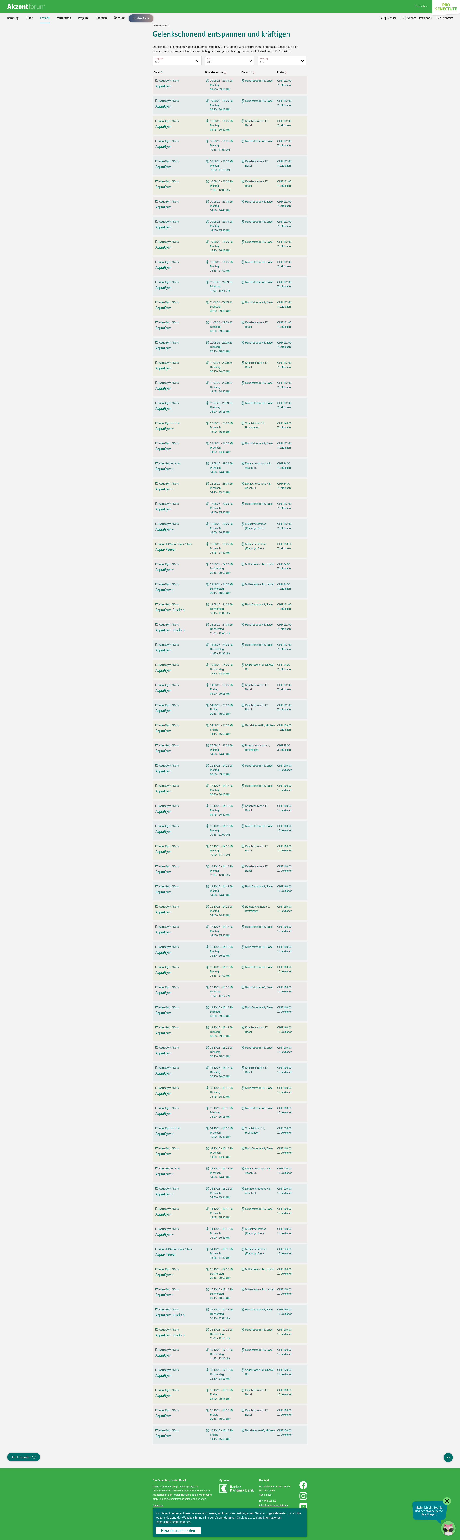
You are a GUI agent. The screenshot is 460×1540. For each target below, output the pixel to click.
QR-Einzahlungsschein (364, 50)
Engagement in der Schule (30, 50)
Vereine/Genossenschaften (115, 68)
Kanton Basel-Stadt (110, 50)
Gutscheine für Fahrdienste (31, 74)
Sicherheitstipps (24, 68)
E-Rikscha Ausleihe (26, 68)
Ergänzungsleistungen (112, 56)
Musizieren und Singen (112, 74)
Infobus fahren (23, 56)
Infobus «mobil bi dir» (27, 62)
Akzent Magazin (24, 31)
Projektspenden (24, 43)
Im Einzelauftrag (108, 43)
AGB (101, 92)
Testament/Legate (26, 62)
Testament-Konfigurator (29, 68)
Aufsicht (103, 50)
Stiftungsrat (21, 37)
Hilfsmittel (20, 31)
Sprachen (104, 80)
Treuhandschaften (109, 37)
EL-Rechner (105, 62)
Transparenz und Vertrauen (115, 31)
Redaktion (20, 56)
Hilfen (29, 18)
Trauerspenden (23, 56)
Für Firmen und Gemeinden (367, 31)
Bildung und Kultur (110, 31)
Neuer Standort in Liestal (29, 37)
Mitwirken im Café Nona (29, 74)
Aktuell (102, 37)
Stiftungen (104, 56)
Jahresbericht (106, 56)
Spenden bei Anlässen (27, 50)
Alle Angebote (107, 43)
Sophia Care (21, 43)
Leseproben (21, 43)
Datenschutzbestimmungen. (173, 1521)
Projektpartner (107, 31)
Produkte (20, 37)
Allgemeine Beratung (27, 31)
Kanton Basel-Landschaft (113, 43)
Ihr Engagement (24, 31)
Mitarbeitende (23, 56)
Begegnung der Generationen (32, 50)
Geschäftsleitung (24, 43)
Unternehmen (107, 62)
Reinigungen (106, 31)
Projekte (83, 18)
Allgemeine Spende (26, 37)
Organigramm (23, 62)
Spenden (101, 18)
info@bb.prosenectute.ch (273, 1505)
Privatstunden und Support (367, 43)
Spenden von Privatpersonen (32, 31)
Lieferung (20, 62)
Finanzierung (22, 56)
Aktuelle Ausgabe (25, 37)
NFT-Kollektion (23, 92)
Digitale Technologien (111, 50)
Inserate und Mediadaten (29, 50)
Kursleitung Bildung (26, 62)
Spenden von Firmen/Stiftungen (118, 31)
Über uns (119, 18)
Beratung (13, 18)
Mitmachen (64, 18)
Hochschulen (106, 37)
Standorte (20, 68)
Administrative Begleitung (30, 37)
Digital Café (357, 37)
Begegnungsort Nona (27, 56)
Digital (354, 31)
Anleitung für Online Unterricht (369, 56)
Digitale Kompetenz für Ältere (368, 50)
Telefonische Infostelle (28, 37)
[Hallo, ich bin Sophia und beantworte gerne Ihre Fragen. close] (448, 1528)
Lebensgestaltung (109, 68)
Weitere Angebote (109, 86)
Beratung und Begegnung (365, 43)
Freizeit (45, 18)
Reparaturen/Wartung (28, 50)
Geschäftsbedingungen (112, 43)
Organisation (22, 31)
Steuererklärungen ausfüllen (31, 43)
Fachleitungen (23, 50)
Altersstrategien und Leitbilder (369, 37)
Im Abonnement (108, 37)
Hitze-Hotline (22, 50)
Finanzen (104, 31)
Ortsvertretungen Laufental (31, 80)
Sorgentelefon (23, 43)
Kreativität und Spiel (111, 62)
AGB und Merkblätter (27, 68)
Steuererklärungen (110, 43)
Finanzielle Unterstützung (114, 50)
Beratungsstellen (24, 56)
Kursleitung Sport (25, 68)
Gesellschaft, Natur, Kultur (114, 56)
